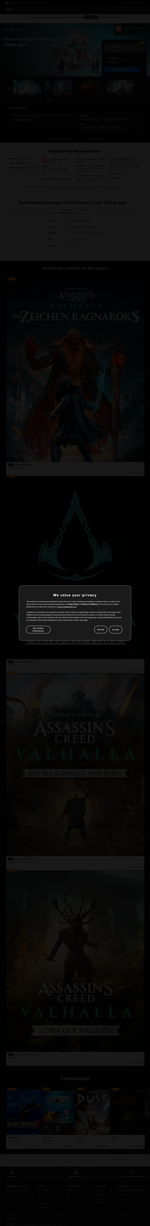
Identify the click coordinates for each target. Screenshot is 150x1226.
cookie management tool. (67, 607)
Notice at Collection (90, 604)
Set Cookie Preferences (38, 629)
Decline (100, 630)
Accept (115, 630)
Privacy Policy (73, 604)
